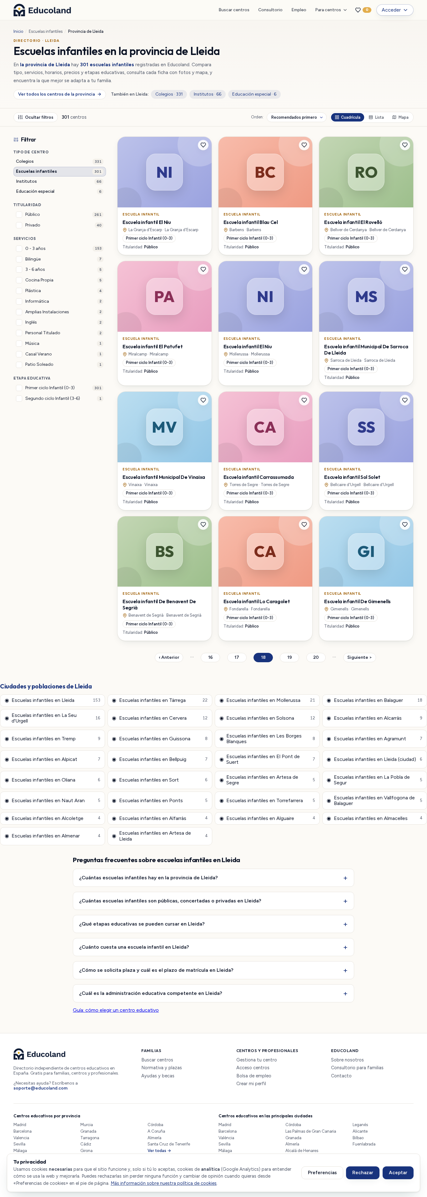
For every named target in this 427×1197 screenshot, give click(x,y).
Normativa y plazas (161, 1067)
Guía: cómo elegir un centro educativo (116, 1010)
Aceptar (398, 1172)
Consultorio (270, 9)
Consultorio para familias (357, 1067)
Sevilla (19, 1144)
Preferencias (322, 1172)
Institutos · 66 (207, 94)
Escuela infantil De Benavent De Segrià (159, 604)
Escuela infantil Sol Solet (352, 477)
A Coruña (156, 1131)
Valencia (21, 1137)
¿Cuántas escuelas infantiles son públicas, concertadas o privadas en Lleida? (170, 900)
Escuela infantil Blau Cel (251, 222)
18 (267, 658)
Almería (154, 1137)
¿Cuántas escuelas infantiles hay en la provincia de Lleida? (148, 877)
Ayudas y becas (157, 1076)
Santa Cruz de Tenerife (169, 1144)
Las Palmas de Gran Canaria (310, 1131)
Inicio (18, 31)
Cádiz (85, 1144)
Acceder (391, 10)
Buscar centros (234, 9)
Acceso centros (252, 1067)
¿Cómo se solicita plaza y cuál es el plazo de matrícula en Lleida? (156, 970)
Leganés (360, 1124)
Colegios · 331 (169, 94)
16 (214, 658)
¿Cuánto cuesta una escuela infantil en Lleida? (134, 947)
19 (293, 658)
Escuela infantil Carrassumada (259, 477)
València (226, 1137)
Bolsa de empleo (253, 1076)
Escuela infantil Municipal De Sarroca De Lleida (366, 349)
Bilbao (358, 1137)
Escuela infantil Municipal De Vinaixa (164, 477)
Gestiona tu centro (256, 1060)
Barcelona (22, 1131)
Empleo (298, 9)
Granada (88, 1131)
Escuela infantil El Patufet (153, 346)
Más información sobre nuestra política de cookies (164, 1183)
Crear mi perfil (251, 1083)
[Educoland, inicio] (42, 10)
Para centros (328, 9)
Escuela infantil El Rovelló (353, 222)
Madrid (19, 1124)
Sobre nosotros (347, 1060)
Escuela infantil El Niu (147, 222)
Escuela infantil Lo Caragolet (257, 601)
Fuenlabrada (364, 1144)
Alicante (360, 1131)
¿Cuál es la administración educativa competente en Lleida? (150, 993)
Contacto (341, 1076)
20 (319, 658)
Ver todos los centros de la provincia (59, 94)
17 (240, 658)
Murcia (86, 1124)
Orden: (257, 117)
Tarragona (89, 1137)
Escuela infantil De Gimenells (357, 601)
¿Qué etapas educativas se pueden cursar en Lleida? (142, 924)
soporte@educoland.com (40, 1088)
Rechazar (362, 1172)
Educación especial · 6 (254, 94)
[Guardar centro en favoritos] (203, 145)
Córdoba (155, 1124)
